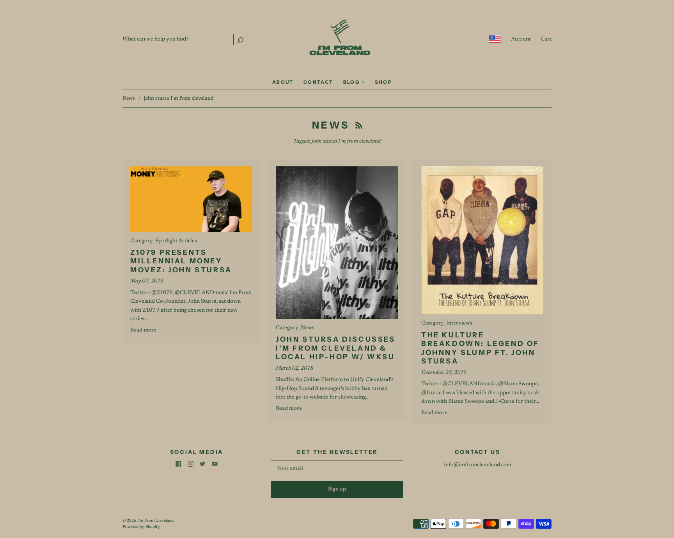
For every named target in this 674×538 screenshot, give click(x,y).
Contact (318, 82)
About (283, 82)
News (128, 98)
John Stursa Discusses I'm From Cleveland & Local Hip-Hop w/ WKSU (336, 348)
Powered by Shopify (141, 527)
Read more (143, 330)
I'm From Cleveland (155, 521)
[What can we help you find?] (184, 39)
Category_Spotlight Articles (163, 241)
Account (521, 39)
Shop (383, 82)
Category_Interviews (446, 323)
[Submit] (240, 39)
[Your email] (337, 468)
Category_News (295, 328)
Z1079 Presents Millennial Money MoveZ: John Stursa (181, 261)
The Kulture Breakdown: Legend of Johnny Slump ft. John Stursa (480, 348)
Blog (352, 82)
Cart (546, 39)
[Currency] (495, 39)
